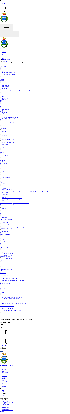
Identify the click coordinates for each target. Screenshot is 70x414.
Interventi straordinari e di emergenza (5, 288)
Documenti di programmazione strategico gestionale (8, 72)
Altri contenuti (2, 292)
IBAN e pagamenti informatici (4, 260)
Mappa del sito (2, 411)
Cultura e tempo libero (5, 377)
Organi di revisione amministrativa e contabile (6, 228)
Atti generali (1, 68)
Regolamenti (3, 309)
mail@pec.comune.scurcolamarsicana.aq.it (7, 402)
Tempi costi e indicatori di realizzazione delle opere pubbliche (8, 270)
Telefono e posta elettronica (3, 100)
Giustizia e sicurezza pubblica (6, 383)
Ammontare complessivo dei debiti (8, 254)
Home (3, 58)
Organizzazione (2, 80)
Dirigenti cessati (2, 111)
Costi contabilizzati (2, 238)
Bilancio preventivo (4, 217)
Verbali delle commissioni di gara (6, 194)
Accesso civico (2, 301)
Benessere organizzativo (3, 146)
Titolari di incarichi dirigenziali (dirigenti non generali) (7, 106)
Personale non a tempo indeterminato (5, 119)
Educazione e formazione (5, 382)
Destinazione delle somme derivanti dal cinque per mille (9, 314)
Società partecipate (2, 152)
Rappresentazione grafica (5, 155)
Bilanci (1, 213)
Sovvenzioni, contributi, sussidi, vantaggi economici (7, 204)
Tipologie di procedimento (3, 163)
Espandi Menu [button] (2, 65)
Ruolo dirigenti (4, 110)
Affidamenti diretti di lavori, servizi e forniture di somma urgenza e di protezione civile (13, 199)
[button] (3, 50)
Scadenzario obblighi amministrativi (6, 78)
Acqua (3, 54)
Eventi (3, 395)
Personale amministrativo (5, 372)
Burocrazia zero (2, 79)
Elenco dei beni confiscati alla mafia (6, 315)
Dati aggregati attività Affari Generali (5, 161)
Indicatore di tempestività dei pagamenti (7, 258)
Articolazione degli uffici (3, 96)
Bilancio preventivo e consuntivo (6, 60)
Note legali (3, 408)
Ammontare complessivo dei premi (4, 145)
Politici (3, 371)
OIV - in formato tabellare (5, 135)
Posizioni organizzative (3, 113)
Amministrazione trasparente (5, 407)
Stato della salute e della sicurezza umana (7, 279)
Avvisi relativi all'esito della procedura (7, 189)
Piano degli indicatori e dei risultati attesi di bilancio (6, 219)
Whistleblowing (2, 317)
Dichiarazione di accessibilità (5, 409)
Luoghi (3, 394)
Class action (3, 237)
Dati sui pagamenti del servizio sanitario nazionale (6, 255)
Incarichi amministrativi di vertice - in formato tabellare (9, 105)
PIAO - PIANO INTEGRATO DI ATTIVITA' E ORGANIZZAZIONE (11, 117)
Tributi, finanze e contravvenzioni (6, 384)
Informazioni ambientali (3, 271)
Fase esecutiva (4, 197)
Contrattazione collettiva (3, 128)
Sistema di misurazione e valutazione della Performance (7, 139)
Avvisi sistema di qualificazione (6, 190)
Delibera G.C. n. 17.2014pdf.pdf (3, 345)
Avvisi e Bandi (4, 188)
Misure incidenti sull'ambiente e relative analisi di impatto (9, 277)
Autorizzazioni (4, 386)
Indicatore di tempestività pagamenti (8, 253)
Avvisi (3, 391)
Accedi (1, 57)
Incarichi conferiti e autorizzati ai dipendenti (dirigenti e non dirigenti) (9, 124)
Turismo (3, 380)
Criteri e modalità (2, 206)
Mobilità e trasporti (4, 381)
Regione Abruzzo (2, 5)
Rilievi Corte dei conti (5, 231)
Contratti (3, 195)
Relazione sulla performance (4, 144)
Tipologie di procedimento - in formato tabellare (8, 165)
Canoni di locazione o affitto (4, 222)
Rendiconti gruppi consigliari (5, 94)
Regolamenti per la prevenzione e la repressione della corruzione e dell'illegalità (12, 297)
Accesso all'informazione (5, 53)
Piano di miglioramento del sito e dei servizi (7, 410)
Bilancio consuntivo (4, 61)
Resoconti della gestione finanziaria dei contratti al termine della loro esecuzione (12, 198)
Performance (2, 137)
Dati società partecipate (5, 154)
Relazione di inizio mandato (5, 86)
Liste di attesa (2, 239)
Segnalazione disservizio (5, 405)
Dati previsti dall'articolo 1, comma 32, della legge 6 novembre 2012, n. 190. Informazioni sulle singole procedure (14, 203)
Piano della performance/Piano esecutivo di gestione (8, 142)
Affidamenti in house (4, 200)
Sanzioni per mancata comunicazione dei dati (6, 88)
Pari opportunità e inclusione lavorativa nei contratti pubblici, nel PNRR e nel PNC (12, 196)
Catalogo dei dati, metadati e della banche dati (8, 308)
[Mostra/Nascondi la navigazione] (6, 27)
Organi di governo (4, 368)
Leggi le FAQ (4, 403)
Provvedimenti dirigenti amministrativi (5, 177)
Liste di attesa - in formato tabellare (6, 241)
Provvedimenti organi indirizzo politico (5, 173)
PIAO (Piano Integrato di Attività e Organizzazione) (8, 74)
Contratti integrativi (4, 131)
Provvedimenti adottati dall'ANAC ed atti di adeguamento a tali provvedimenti (12, 298)
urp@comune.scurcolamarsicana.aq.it (7, 401)
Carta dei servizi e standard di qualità (5, 234)
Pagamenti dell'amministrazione (4, 247)
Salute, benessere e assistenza (5, 385)
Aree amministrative (4, 369)
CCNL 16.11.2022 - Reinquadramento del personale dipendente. (10, 118)
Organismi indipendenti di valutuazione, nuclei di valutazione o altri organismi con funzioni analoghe (13, 227)
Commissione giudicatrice (5, 192)
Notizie (3, 390)
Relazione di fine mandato (5, 85)
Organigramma (4, 99)
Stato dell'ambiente (4, 276)
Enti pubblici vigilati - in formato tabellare (7, 151)
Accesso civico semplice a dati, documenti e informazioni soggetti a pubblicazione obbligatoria (14, 303)
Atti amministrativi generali (5, 71)
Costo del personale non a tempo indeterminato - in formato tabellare (10, 122)
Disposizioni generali (3, 66)
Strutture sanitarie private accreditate (5, 283)
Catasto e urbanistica (4, 376)
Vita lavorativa (4, 378)
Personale (1, 101)
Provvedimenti (2, 171)
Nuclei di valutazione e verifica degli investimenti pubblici (7, 265)
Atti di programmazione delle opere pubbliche (6, 269)
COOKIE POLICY (2, 3)
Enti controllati (2, 147)
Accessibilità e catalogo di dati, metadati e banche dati (7, 306)
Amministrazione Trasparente (6, 59)
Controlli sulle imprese (3, 182)
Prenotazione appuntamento (5, 404)
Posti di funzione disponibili (5, 109)
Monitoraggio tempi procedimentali (4, 167)
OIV (0, 133)
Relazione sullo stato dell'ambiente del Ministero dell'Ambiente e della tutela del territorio (13, 280)
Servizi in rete (2, 243)
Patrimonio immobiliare (3, 221)
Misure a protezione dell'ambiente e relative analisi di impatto (10, 278)
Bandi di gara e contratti (3, 183)
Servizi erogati (2, 232)
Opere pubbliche (2, 264)
